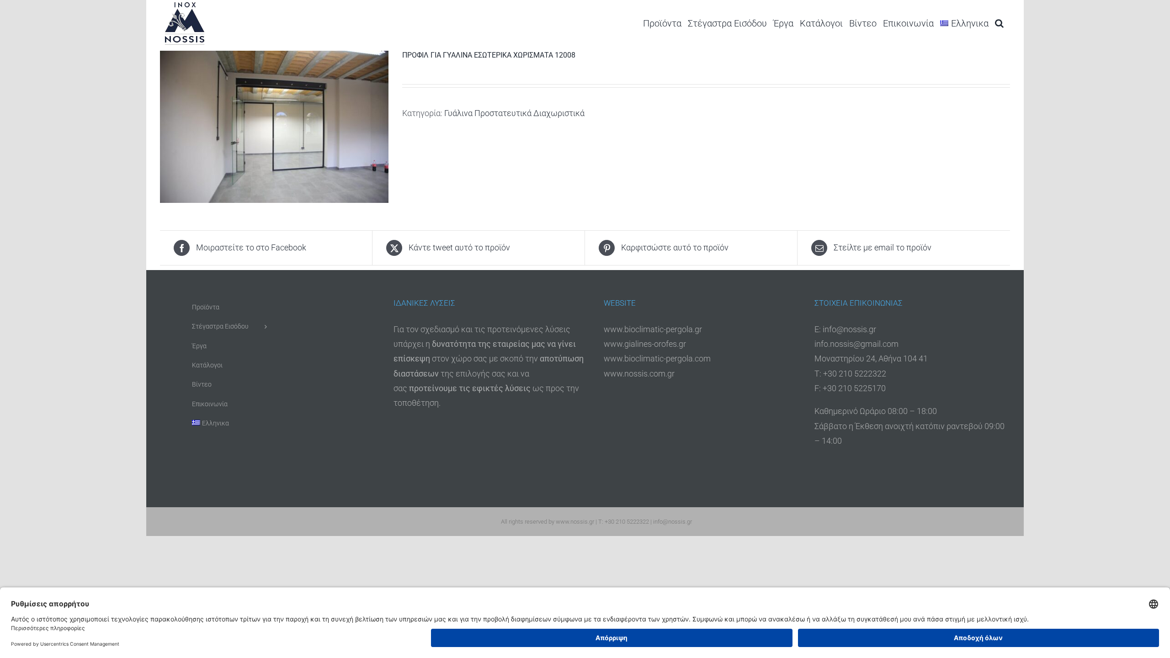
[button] (999, 23)
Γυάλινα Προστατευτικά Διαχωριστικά (514, 113)
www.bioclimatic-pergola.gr (653, 329)
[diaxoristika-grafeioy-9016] (274, 127)
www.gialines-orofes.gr (645, 344)
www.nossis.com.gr (639, 373)
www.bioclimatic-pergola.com (657, 358)
